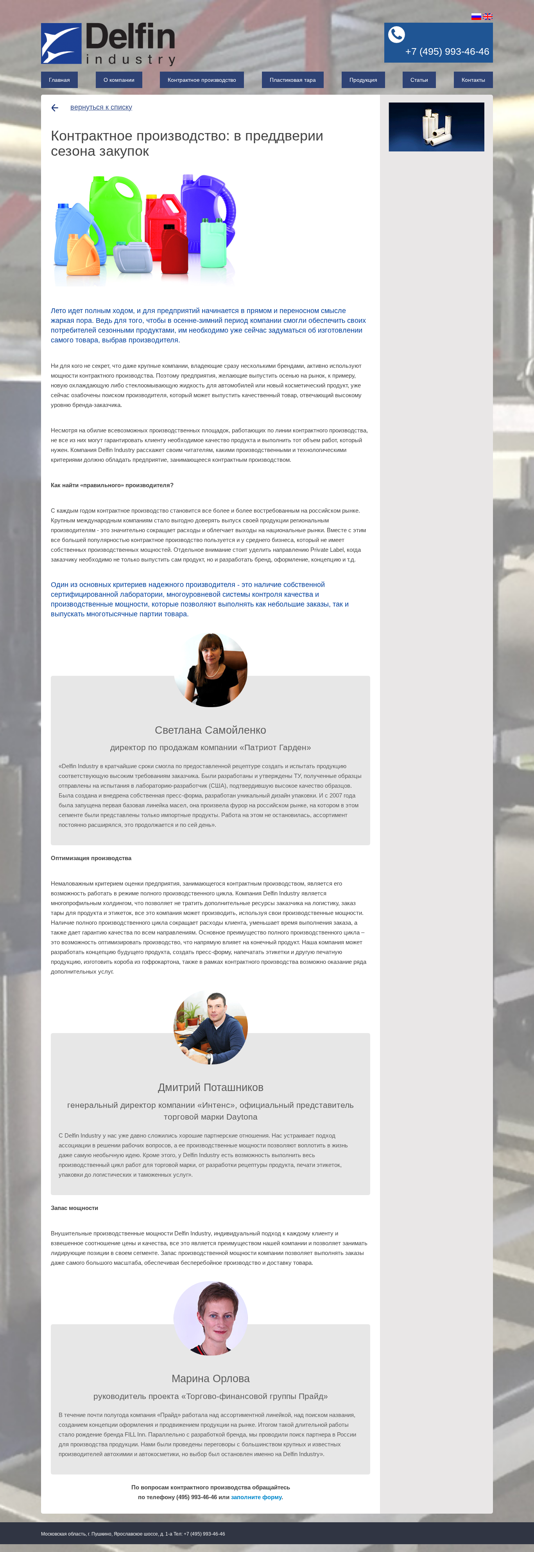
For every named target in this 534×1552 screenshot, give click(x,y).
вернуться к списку (101, 107)
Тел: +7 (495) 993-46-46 (199, 1534)
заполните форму (256, 1497)
